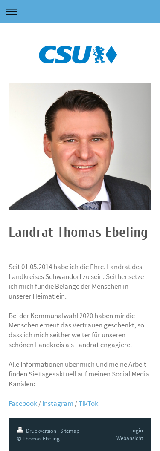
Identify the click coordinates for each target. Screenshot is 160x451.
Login (136, 430)
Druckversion (41, 430)
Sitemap (69, 430)
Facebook (23, 403)
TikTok (88, 403)
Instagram (57, 403)
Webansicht (129, 438)
